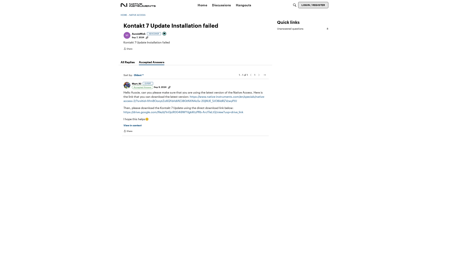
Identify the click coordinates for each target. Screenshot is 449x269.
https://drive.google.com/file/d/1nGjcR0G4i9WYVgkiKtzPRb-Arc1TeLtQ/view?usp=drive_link (183, 112)
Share (127, 49)
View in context (132, 125)
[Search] (294, 5)
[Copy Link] (147, 37)
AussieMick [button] (139, 33)
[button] (126, 35)
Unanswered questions (302, 28)
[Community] (138, 5)
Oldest (138, 75)
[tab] (128, 62)
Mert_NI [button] (136, 83)
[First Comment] (164, 34)
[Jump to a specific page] (264, 75)
